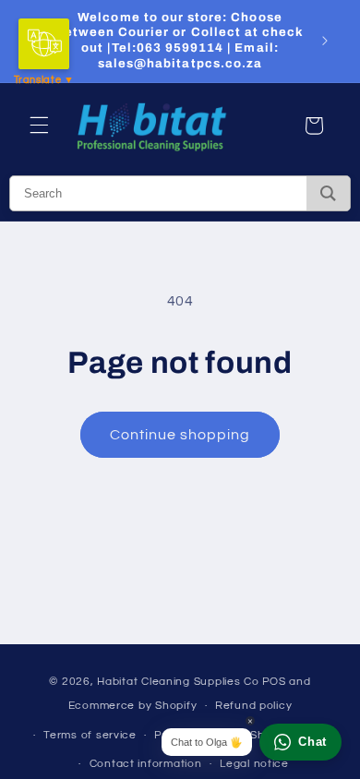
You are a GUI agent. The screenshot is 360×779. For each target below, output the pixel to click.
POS (274, 682)
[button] (39, 125)
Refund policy (254, 706)
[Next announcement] (325, 40)
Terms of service (90, 735)
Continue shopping (180, 434)
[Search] (328, 193)
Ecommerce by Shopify (133, 706)
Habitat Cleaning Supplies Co (178, 682)
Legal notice (254, 764)
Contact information (146, 764)
